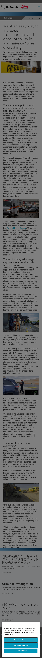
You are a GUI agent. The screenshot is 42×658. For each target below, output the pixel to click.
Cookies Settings (21, 651)
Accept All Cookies (21, 640)
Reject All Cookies (21, 645)
